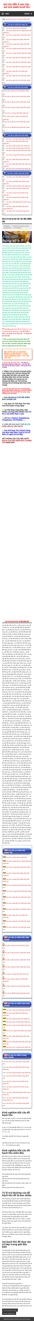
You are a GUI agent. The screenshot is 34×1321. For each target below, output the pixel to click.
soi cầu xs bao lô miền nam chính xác (18, 148)
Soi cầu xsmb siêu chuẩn (10, 1310)
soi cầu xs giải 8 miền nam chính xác (18, 146)
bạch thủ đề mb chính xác (20, 329)
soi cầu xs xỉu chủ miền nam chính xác (18, 139)
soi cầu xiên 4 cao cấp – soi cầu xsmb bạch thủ (17, 5)
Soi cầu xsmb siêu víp (9, 1313)
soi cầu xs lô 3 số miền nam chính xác (18, 168)
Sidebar (26, 14)
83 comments (17, 227)
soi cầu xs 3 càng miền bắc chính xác (16, 113)
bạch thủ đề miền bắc (12, 362)
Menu (7, 14)
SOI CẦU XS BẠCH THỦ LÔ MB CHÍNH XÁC (17, 621)
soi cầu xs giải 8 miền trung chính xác (18, 186)
